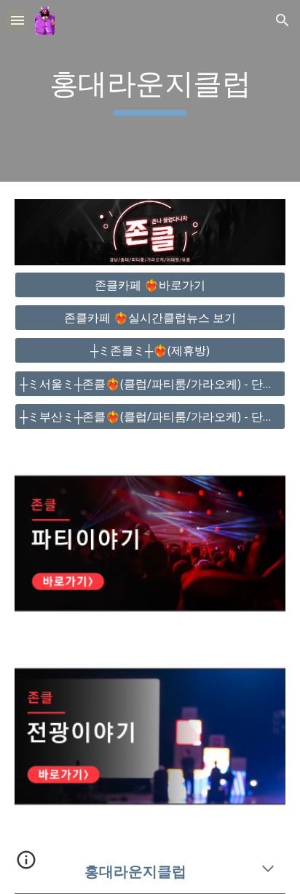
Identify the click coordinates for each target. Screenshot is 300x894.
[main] (150, 90)
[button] (17, 20)
